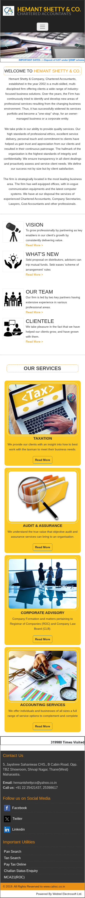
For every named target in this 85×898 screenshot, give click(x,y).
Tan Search (12, 858)
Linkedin (18, 829)
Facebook (19, 808)
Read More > (34, 245)
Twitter (17, 818)
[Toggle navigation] (42, 27)
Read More (42, 460)
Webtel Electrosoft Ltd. (67, 894)
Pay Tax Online (15, 864)
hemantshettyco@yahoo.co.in (35, 782)
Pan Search (12, 851)
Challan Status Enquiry (21, 871)
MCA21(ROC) (14, 877)
